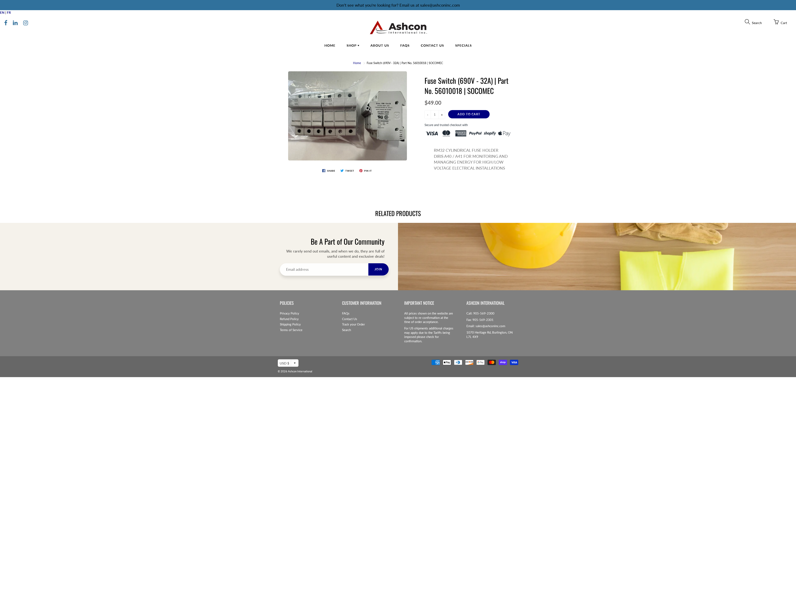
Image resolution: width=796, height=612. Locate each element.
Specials (463, 45)
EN (2, 12)
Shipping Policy (290, 324)
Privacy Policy (289, 313)
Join (378, 269)
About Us (379, 45)
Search (346, 330)
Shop (352, 45)
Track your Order (353, 324)
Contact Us (432, 45)
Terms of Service (291, 330)
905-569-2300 (483, 313)
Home (329, 45)
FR (9, 12)
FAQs (405, 45)
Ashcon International (300, 371)
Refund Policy (289, 319)
